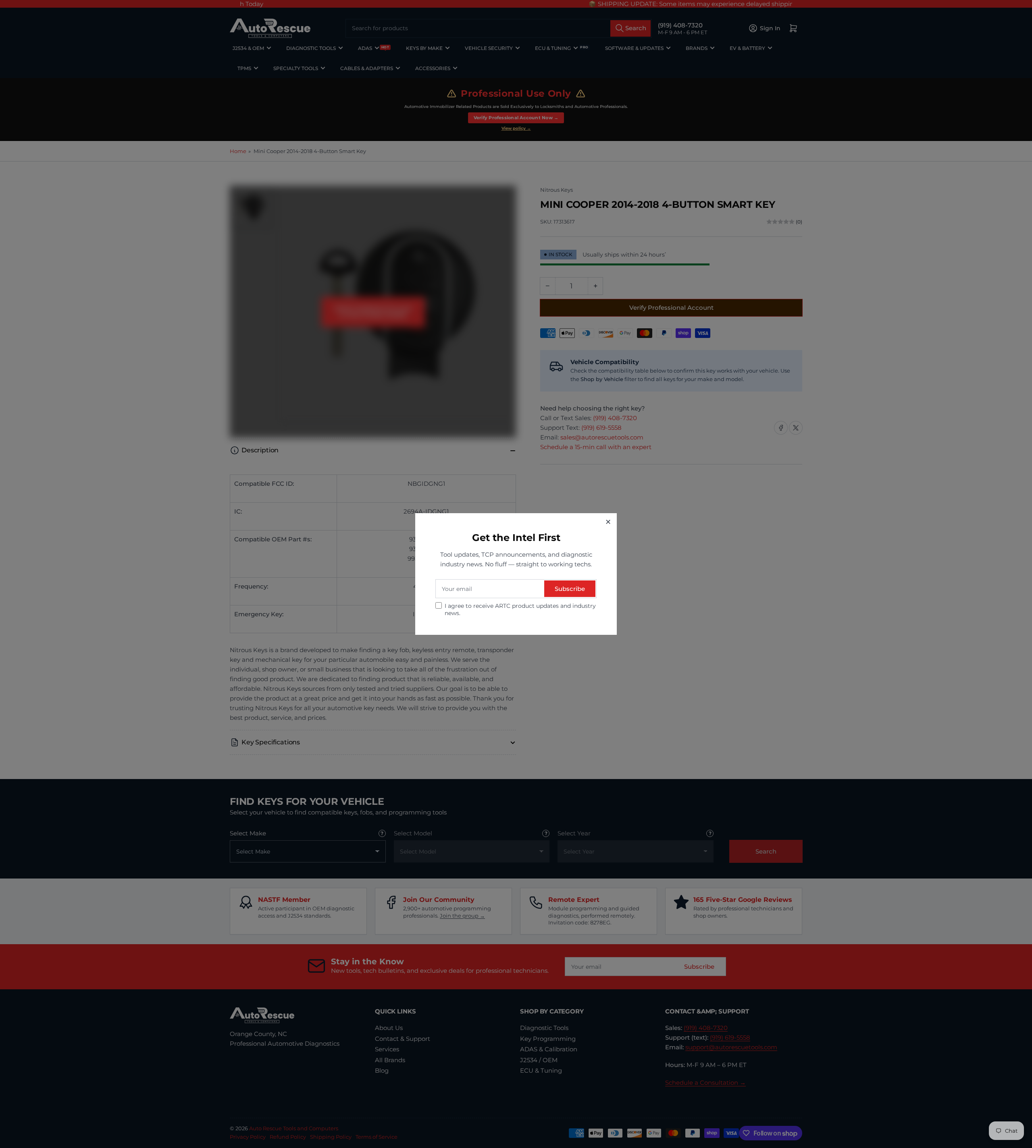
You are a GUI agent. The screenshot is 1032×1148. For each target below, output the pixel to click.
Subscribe (570, 589)
